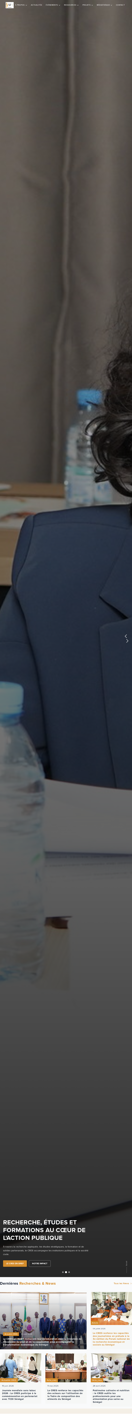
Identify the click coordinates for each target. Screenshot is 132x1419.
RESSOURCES (70, 5)
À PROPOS (20, 5)
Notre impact (39, 1263)
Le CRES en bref (15, 1263)
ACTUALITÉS (36, 5)
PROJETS (86, 5)
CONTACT (120, 5)
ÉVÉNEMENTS (52, 5)
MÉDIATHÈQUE (103, 5)
